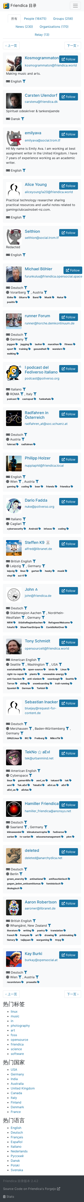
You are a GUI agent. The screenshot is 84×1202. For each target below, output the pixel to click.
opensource (19, 1040)
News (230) (24, 27)
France (16, 1112)
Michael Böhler (38, 269)
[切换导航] (75, 6)
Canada (16, 1093)
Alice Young (36, 184)
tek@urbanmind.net (39, 758)
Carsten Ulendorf (41, 95)
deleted (32, 850)
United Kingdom (23, 1088)
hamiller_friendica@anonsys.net (48, 811)
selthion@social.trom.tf (42, 238)
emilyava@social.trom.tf (42, 140)
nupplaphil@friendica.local (44, 465)
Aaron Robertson (41, 902)
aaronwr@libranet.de (40, 908)
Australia (17, 1084)
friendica (17, 1044)
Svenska (17, 1170)
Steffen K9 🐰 (37, 542)
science (16, 1049)
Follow (70, 59)
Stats (9, 1196)
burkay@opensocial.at (41, 960)
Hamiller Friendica (42, 803)
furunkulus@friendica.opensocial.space (53, 276)
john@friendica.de (38, 596)
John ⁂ (31, 589)
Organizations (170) (54, 27)
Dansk (15, 1161)
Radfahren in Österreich (36, 415)
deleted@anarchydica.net (43, 858)
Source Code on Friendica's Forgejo (30, 1189)
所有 (14, 19)
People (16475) (35, 19)
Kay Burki (33, 953)
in (12, 1021)
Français (17, 1137)
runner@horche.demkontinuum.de (49, 323)
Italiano (16, 1146)
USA (14, 1069)
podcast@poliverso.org (42, 378)
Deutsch (17, 1132)
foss (14, 1035)
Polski (15, 1165)
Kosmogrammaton (42, 57)
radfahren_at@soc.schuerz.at (46, 424)
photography (20, 1025)
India (14, 1079)
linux (14, 1011)
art (13, 1030)
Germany (17, 1074)
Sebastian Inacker (41, 702)
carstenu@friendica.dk (41, 102)
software (17, 1054)
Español (16, 1142)
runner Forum (37, 315)
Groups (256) (63, 19)
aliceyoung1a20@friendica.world (49, 192)
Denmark (17, 1107)
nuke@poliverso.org (39, 506)
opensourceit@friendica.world (47, 648)
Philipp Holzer (38, 458)
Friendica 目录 (23, 5)
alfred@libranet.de (38, 549)
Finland (16, 1102)
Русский (17, 1156)
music (15, 1016)
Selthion (32, 231)
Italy (14, 1098)
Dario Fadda (36, 500)
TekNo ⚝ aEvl (37, 752)
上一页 (11, 45)
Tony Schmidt (37, 641)
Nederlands (19, 1151)
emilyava (33, 133)
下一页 (73, 45)
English (16, 1128)
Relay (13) (42, 35)
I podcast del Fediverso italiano (41, 369)
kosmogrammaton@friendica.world (51, 65)
